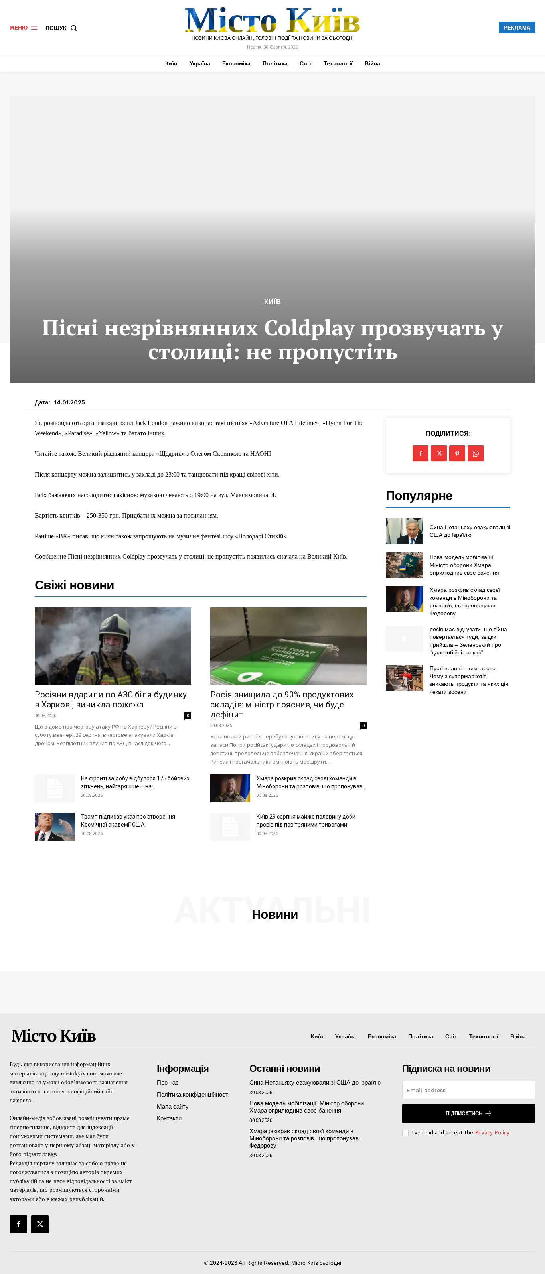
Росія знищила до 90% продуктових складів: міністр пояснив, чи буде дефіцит (281, 704)
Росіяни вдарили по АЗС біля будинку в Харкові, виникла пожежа (111, 699)
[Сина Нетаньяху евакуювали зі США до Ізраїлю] (404, 531)
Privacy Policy (492, 1133)
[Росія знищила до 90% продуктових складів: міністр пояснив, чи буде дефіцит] (288, 646)
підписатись (464, 1113)
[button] (62, 28)
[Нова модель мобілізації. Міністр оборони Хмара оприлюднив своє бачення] (404, 565)
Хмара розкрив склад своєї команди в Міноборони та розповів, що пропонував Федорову (304, 1138)
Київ (272, 302)
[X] (439, 453)
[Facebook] (420, 453)
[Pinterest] (457, 453)
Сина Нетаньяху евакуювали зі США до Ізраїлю (315, 1082)
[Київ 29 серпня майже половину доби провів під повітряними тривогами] (230, 827)
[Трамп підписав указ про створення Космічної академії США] (55, 827)
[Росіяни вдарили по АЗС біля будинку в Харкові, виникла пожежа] (113, 646)
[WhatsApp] (476, 453)
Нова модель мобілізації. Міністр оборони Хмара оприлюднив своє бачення (464, 565)
